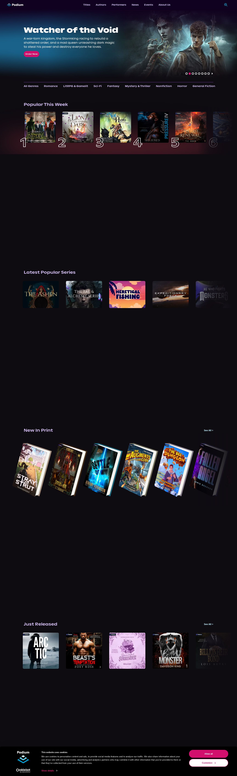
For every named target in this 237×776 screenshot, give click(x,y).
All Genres (31, 86)
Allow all (208, 754)
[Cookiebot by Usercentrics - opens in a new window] (23, 771)
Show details (47, 770)
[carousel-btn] (186, 73)
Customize (207, 763)
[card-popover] (40, 127)
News (135, 4)
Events (148, 4)
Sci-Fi (98, 86)
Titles (86, 4)
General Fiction (204, 86)
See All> (208, 430)
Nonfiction (164, 86)
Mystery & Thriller (137, 86)
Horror (182, 86)
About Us (164, 4)
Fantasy (113, 86)
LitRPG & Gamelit (75, 86)
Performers (119, 4)
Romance (51, 86)
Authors (101, 4)
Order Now (31, 54)
